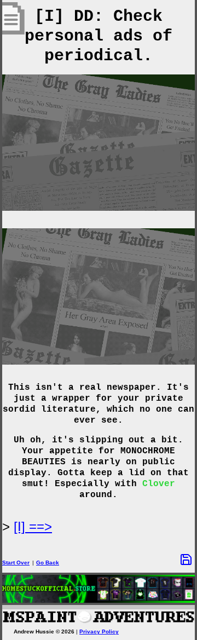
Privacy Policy (99, 632)
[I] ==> (33, 526)
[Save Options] (186, 559)
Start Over (16, 563)
